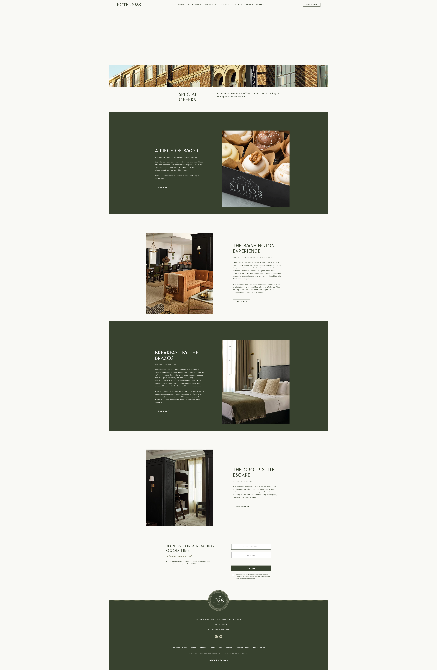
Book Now (165, 187)
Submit (255, 569)
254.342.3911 (221, 625)
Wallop (244, 653)
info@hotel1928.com (218, 629)
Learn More (243, 506)
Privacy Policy (249, 576)
